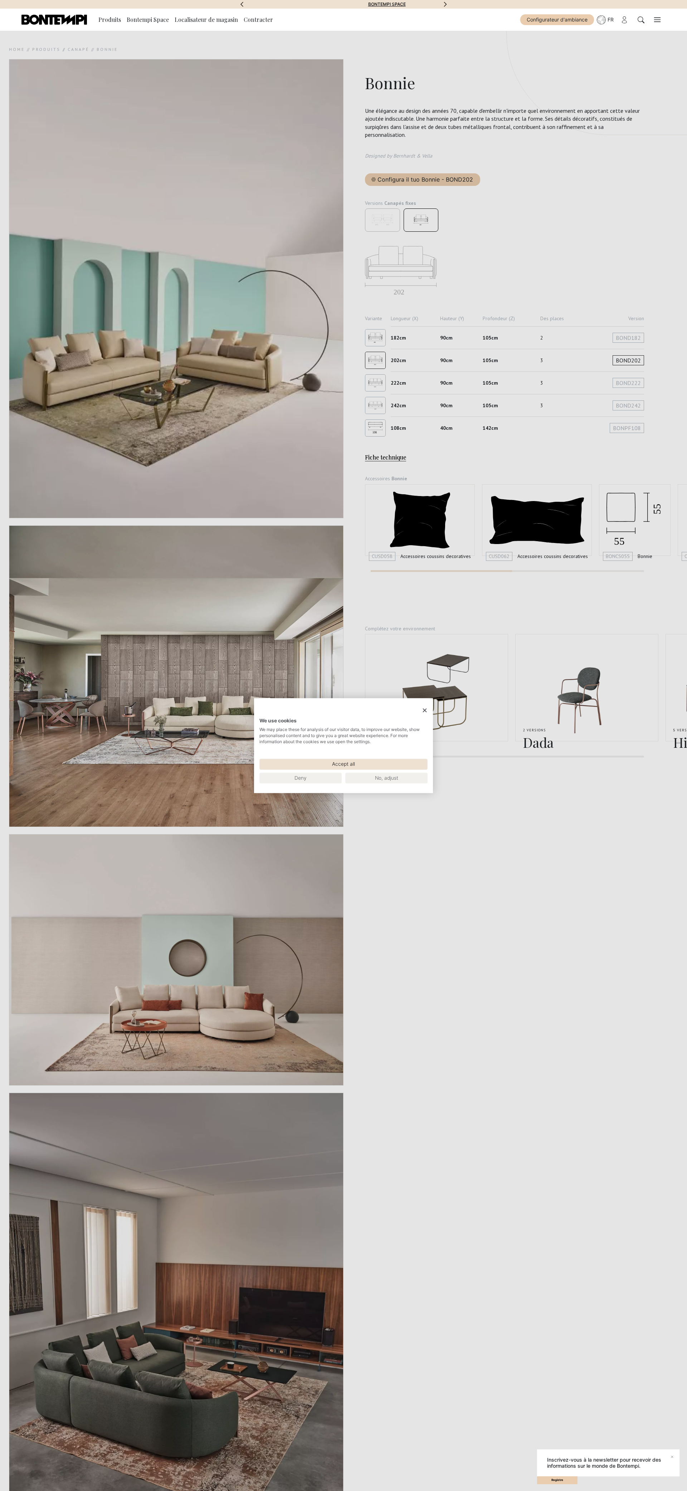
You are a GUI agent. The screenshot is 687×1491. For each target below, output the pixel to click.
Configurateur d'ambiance (557, 19)
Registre (557, 1480)
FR (611, 19)
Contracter (258, 19)
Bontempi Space (343, 4)
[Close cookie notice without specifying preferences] (425, 710)
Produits (109, 19)
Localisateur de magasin (206, 19)
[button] (242, 4)
